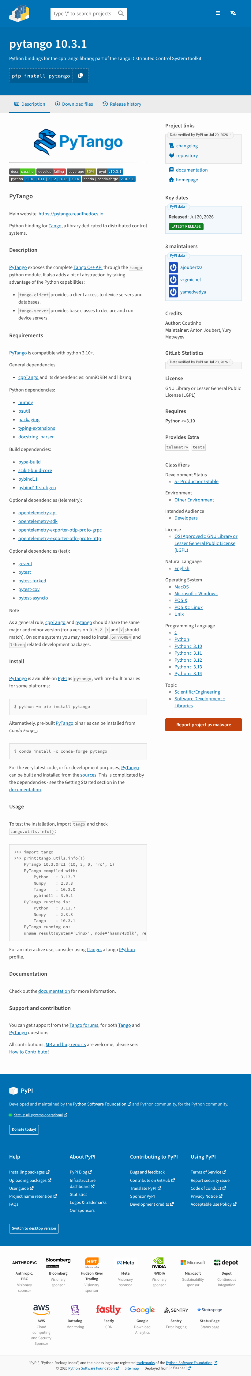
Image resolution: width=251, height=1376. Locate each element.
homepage (187, 179)
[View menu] (218, 13)
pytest (24, 572)
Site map (132, 1368)
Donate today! (24, 1129)
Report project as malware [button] (203, 724)
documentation (25, 789)
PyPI (62, 678)
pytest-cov (28, 589)
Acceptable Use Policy (211, 1204)
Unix (179, 614)
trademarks (146, 1363)
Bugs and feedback (147, 1172)
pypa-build (29, 462)
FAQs (13, 1204)
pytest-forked (32, 580)
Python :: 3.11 (188, 653)
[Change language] (234, 13)
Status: (38, 1115)
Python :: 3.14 (188, 673)
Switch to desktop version (34, 1228)
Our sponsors (82, 1210)
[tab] (29, 104)
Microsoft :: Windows (196, 593)
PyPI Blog (78, 1172)
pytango (83, 622)
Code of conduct (206, 1188)
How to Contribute (28, 1052)
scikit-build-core (35, 470)
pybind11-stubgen (37, 487)
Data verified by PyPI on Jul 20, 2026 (199, 135)
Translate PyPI (143, 1188)
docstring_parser (36, 436)
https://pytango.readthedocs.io (71, 213)
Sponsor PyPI (142, 1196)
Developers (186, 518)
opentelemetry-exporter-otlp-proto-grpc (60, 530)
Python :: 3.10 (188, 646)
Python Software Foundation (99, 1104)
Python (181, 639)
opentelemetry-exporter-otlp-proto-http (59, 538)
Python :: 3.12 (188, 660)
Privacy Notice (204, 1196)
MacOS (181, 587)
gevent (25, 563)
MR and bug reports (66, 1044)
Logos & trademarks (88, 1202)
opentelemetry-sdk (38, 521)
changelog (187, 145)
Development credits (149, 1204)
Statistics (78, 1194)
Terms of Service (206, 1172)
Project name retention (30, 1196)
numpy (25, 402)
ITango (94, 949)
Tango (55, 225)
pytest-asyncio (33, 598)
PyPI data (177, 206)
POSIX (180, 600)
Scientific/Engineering (197, 692)
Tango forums (83, 1025)
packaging (28, 419)
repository (187, 155)
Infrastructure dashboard (83, 1183)
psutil (24, 411)
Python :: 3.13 (188, 666)
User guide (19, 1188)
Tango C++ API (88, 267)
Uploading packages (28, 1180)
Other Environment (194, 500)
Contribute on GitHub (150, 1180)
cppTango (28, 377)
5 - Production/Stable (196, 481)
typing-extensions (36, 428)
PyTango (18, 267)
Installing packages (27, 1172)
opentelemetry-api (37, 512)
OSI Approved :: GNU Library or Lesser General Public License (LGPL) (206, 543)
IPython (127, 949)
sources (88, 775)
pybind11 (28, 479)
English (181, 568)
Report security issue (210, 1180)
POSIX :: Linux (188, 607)
